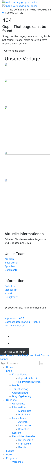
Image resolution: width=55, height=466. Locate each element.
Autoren (9, 258)
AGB (21, 318)
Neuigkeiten (11, 296)
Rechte (36, 321)
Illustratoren (11, 262)
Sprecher (10, 266)
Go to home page (14, 50)
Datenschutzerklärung (17, 321)
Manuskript (11, 289)
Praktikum (10, 286)
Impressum (11, 318)
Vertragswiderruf (14, 325)
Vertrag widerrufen (14, 351)
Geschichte (11, 269)
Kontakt (9, 293)
